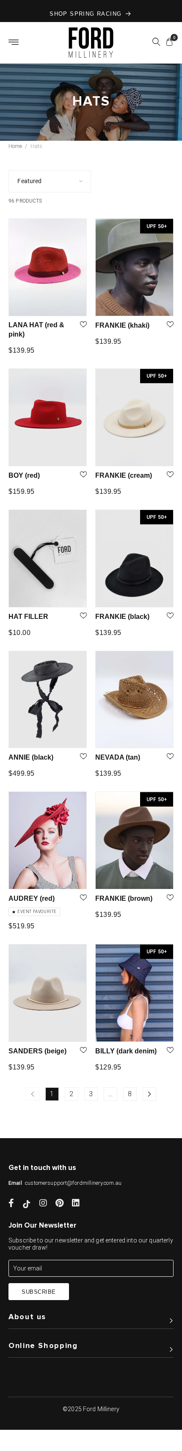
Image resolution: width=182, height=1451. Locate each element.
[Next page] (149, 1094)
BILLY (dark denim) (126, 1051)
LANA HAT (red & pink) (36, 329)
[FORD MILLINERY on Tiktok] (26, 1203)
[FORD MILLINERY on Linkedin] (76, 1203)
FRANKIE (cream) (123, 475)
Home (15, 146)
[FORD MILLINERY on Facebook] (11, 1203)
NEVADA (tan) (117, 757)
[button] (156, 43)
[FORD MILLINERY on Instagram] (43, 1203)
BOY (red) (24, 475)
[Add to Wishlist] (83, 325)
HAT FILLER (28, 616)
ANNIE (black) (30, 757)
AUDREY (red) (31, 898)
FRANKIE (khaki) (122, 325)
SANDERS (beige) (37, 1051)
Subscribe (39, 1292)
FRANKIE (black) (122, 616)
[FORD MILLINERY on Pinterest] (59, 1203)
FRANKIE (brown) (123, 898)
